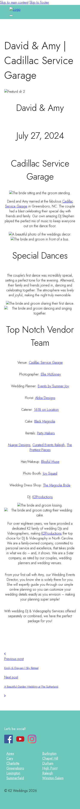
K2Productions (42, 497)
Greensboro (15, 768)
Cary (9, 758)
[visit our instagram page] (32, 742)
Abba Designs (45, 397)
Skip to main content (14, 2)
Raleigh (47, 773)
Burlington (49, 753)
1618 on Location (46, 409)
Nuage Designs (19, 444)
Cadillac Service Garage (46, 362)
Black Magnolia (44, 421)
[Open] (11, 15)
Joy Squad (50, 473)
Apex (10, 753)
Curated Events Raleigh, (49, 444)
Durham (47, 763)
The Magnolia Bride (56, 485)
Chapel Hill (50, 758)
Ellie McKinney (51, 374)
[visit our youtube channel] (20, 742)
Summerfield (15, 778)
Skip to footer (39, 2)
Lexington (13, 773)
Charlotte (12, 763)
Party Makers (46, 433)
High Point (49, 768)
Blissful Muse (50, 461)
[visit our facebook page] (8, 742)
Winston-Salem (53, 778)
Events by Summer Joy (53, 386)
